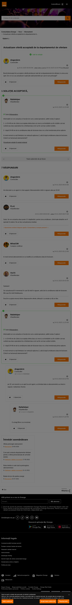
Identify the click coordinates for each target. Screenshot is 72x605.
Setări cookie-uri (7, 601)
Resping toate (63, 601)
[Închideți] (69, 595)
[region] (36, 598)
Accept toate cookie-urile (48, 601)
